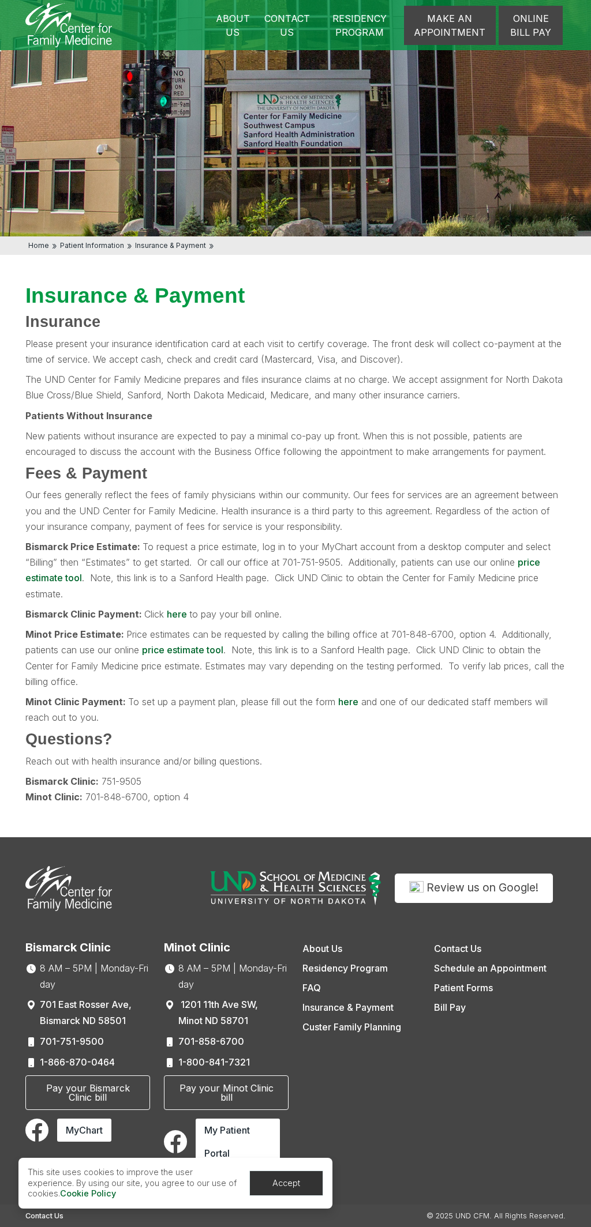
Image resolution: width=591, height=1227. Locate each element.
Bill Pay (450, 1007)
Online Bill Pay (530, 25)
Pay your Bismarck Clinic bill (88, 1092)
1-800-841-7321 (214, 1062)
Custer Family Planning (351, 1027)
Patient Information (92, 245)
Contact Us (287, 25)
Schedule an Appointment (490, 968)
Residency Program (359, 25)
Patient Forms (463, 987)
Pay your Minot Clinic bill (226, 1092)
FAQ (311, 987)
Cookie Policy (88, 1193)
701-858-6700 (211, 1041)
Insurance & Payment (170, 245)
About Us (233, 25)
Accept (286, 1183)
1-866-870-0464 (77, 1062)
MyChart (84, 1130)
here (178, 614)
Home (38, 245)
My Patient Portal (227, 1141)
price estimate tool (182, 650)
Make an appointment (449, 25)
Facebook (36, 1130)
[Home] (68, 24)
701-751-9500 (72, 1041)
